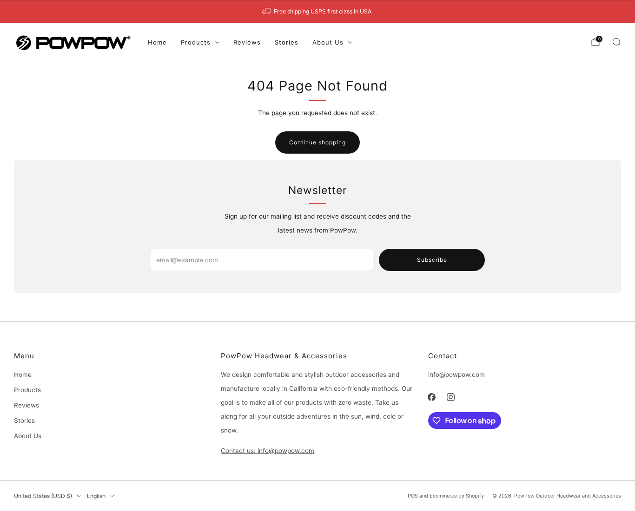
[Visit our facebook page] (431, 397)
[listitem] (317, 11)
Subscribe (432, 259)
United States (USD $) (43, 495)
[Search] (616, 41)
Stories (286, 42)
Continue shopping (317, 142)
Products (196, 42)
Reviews (247, 42)
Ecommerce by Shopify (457, 495)
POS (413, 495)
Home (157, 42)
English (96, 495)
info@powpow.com (456, 374)
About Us (328, 42)
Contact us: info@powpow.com (267, 450)
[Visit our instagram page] (450, 397)
